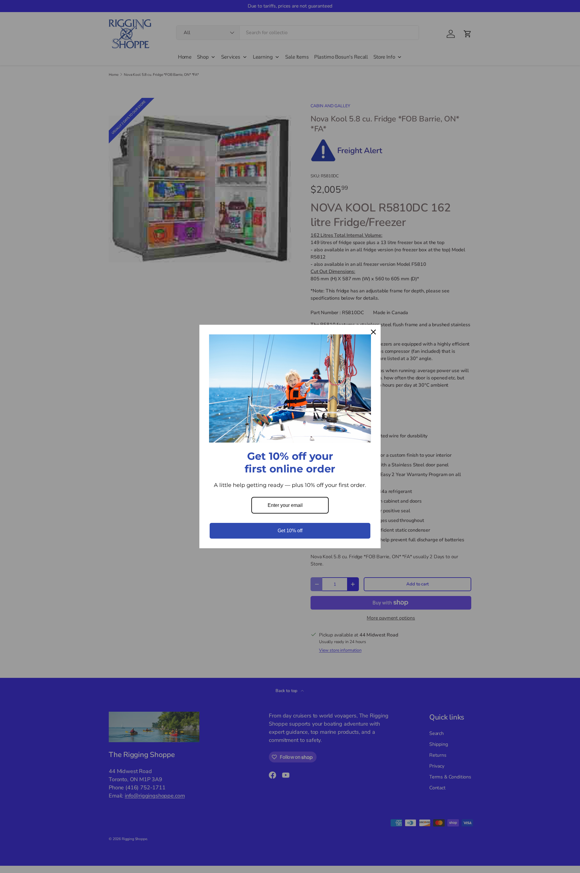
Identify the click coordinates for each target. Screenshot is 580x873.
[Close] (373, 332)
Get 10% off (290, 530)
